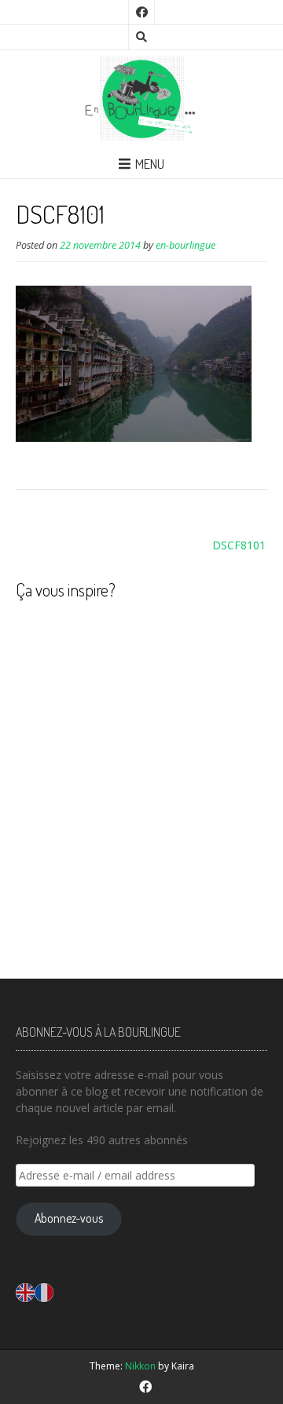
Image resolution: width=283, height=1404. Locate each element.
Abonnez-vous (69, 1218)
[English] (25, 1291)
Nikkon (140, 1366)
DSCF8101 (239, 545)
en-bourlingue (185, 245)
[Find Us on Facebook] (141, 12)
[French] (44, 1291)
